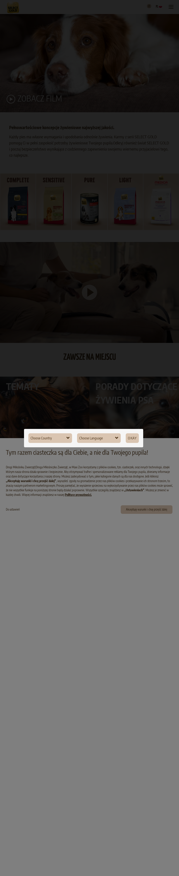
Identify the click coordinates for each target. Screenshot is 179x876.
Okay (132, 438)
